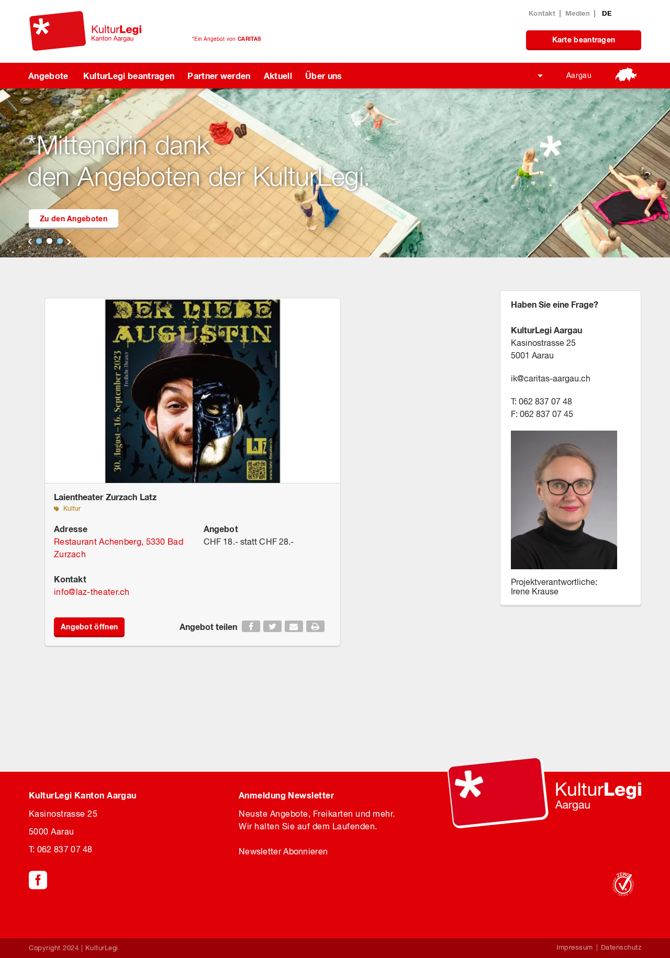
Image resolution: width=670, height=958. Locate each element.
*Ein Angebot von (226, 39)
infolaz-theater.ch (92, 591)
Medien (577, 13)
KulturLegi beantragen (129, 76)
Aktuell (278, 76)
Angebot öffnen (89, 626)
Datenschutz (621, 947)
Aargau (578, 75)
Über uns (323, 76)
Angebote (48, 76)
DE (607, 13)
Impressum (574, 947)
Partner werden (218, 76)
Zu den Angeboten (73, 218)
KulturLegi (101, 948)
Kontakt (542, 13)
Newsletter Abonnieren (283, 851)
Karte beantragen (584, 39)
